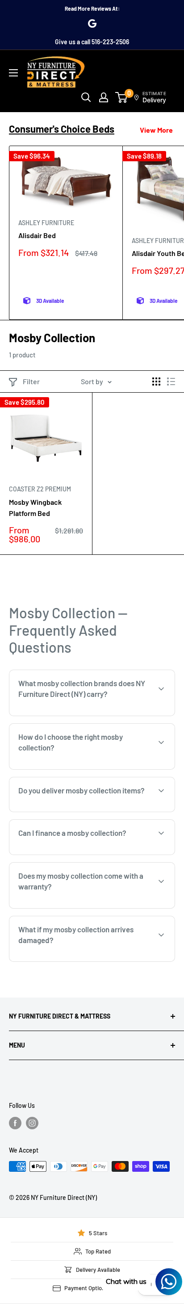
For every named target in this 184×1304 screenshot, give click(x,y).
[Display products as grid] (156, 381)
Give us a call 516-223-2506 (92, 42)
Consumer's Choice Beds (61, 128)
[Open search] (86, 97)
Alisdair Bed (37, 235)
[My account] (103, 97)
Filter (31, 381)
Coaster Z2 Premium (40, 489)
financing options (88, 854)
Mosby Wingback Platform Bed (35, 507)
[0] (121, 97)
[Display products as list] (171, 381)
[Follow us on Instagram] (32, 1123)
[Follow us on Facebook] (15, 1123)
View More (156, 130)
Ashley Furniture (46, 222)
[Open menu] (13, 72)
